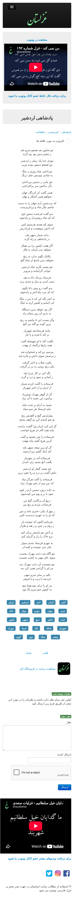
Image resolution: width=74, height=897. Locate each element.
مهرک (11, 628)
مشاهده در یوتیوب (37, 39)
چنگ (43, 637)
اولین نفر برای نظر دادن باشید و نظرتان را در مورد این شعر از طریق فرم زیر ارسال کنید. (39, 701)
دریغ (38, 619)
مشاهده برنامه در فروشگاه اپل (38, 668)
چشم (55, 637)
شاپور (12, 619)
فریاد (24, 628)
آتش (63, 602)
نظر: (68, 722)
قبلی (45, 652)
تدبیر (62, 611)
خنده (63, 619)
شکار (48, 628)
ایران (11, 602)
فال (36, 628)
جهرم (36, 611)
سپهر (25, 619)
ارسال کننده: (64, 754)
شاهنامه (40, 132)
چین (31, 637)
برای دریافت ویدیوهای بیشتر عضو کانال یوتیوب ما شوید (39, 858)
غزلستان (66, 132)
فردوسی (53, 132)
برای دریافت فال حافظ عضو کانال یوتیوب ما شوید (37, 95)
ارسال (64, 787)
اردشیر (25, 602)
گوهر (18, 637)
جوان (23, 611)
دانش (50, 619)
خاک (11, 611)
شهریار (62, 628)
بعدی (29, 652)
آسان (50, 602)
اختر (38, 602)
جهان (49, 611)
